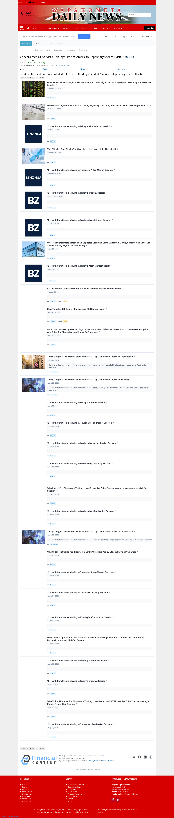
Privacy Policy (93, 761)
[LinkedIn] (145, 760)
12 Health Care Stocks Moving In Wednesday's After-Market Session (82, 443)
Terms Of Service (108, 761)
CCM (130, 57)
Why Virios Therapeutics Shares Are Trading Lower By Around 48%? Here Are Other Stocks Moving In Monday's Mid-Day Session (98, 702)
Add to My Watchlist (62, 65)
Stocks (39, 43)
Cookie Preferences (81, 812)
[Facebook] (139, 760)
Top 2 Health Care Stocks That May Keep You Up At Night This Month (83, 149)
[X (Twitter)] (134, 760)
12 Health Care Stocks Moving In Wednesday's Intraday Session (80, 220)
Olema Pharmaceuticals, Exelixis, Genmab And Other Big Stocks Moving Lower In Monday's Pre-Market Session (99, 83)
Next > (42, 78)
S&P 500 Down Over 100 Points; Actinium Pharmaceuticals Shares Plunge (85, 288)
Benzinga (52, 97)
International (70, 50)
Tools (60, 43)
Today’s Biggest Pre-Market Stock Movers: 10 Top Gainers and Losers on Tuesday (89, 379)
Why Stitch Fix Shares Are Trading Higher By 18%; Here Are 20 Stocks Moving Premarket (92, 552)
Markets (26, 43)
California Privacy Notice (64, 812)
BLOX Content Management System (118, 810)
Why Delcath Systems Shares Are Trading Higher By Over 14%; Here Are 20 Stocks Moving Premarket (99, 105)
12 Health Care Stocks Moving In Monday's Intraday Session (78, 660)
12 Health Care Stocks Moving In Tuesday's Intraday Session (78, 592)
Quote (45, 69)
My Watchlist (128, 36)
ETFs (50, 43)
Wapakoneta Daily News (55, 810)
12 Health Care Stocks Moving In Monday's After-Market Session (80, 617)
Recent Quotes (107, 36)
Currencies (58, 50)
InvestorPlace (54, 372)
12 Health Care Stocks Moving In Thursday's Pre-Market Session (80, 423)
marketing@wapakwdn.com (127, 794)
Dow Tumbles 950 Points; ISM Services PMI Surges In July (77, 309)
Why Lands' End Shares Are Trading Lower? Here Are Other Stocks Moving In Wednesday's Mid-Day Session (97, 489)
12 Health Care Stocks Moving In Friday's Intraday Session (77, 193)
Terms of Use (38, 812)
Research (121, 69)
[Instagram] (150, 760)
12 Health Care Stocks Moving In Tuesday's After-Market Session (81, 170)
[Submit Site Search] (148, 15)
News (48, 50)
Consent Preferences (10, 817)
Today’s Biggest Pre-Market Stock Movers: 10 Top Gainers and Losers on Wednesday (91, 356)
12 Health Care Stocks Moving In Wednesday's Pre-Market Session (81, 511)
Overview (38, 50)
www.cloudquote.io (99, 756)
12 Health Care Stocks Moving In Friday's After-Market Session (80, 126)
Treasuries (83, 50)
